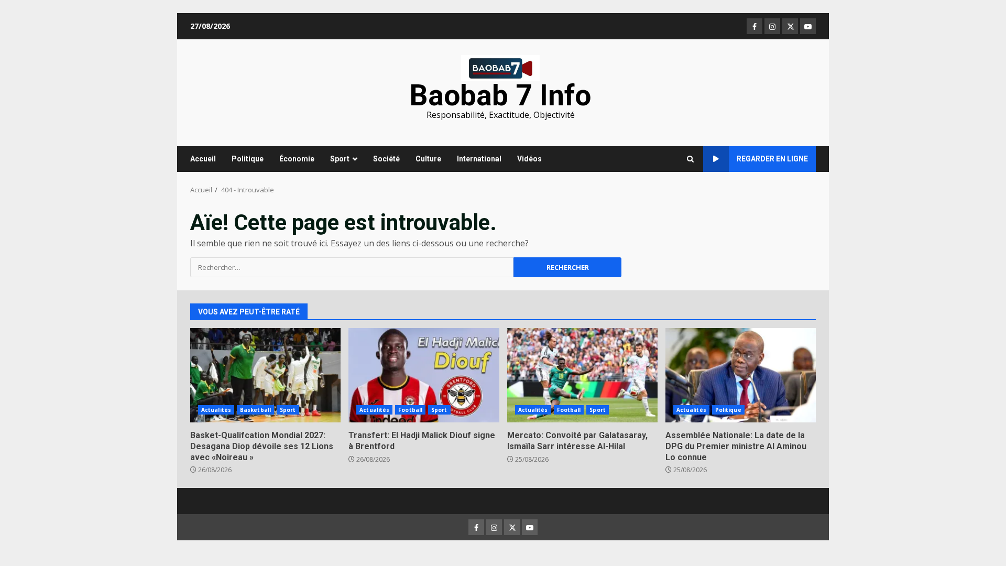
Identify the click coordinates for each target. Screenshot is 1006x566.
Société (386, 159)
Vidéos (529, 159)
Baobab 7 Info (500, 95)
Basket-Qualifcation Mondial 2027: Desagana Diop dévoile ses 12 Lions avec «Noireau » (265, 375)
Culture (428, 159)
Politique (248, 159)
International (479, 159)
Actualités (216, 409)
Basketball (255, 409)
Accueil (203, 159)
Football (410, 409)
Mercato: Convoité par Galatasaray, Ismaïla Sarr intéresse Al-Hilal (582, 375)
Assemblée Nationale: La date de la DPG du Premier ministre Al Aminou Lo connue (740, 375)
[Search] (690, 159)
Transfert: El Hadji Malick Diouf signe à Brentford (423, 375)
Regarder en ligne (772, 159)
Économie (296, 159)
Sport (339, 159)
